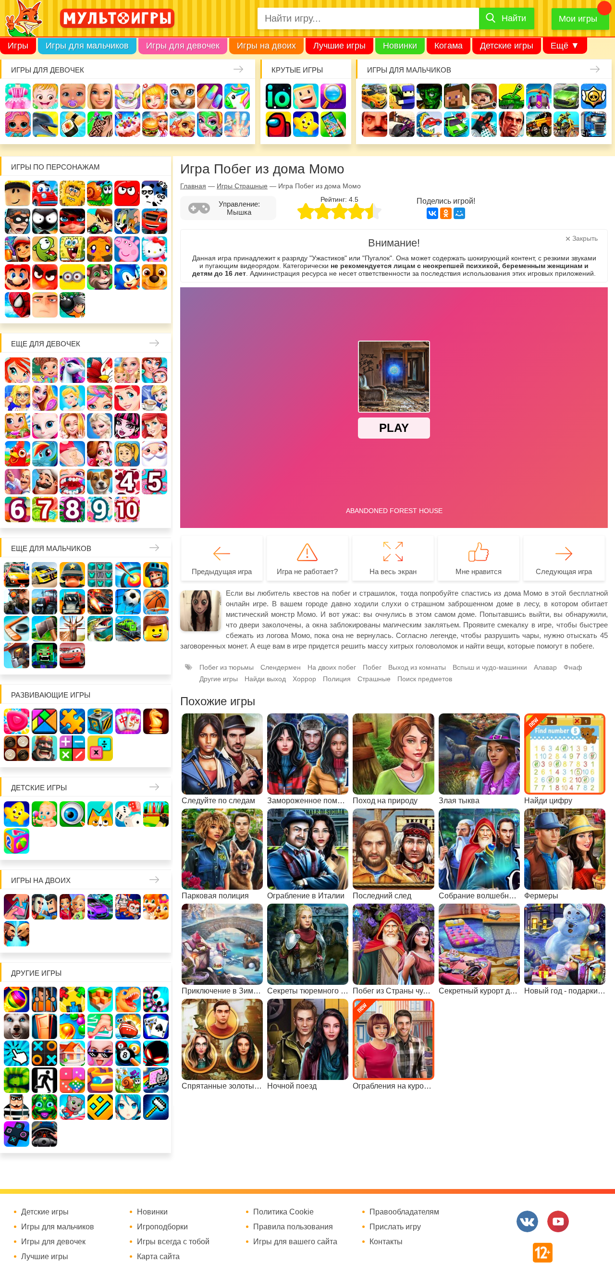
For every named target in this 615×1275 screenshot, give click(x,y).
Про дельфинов (45, 124)
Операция (237, 124)
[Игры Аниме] (128, 1107)
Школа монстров (127, 426)
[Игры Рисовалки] (100, 814)
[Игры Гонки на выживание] (100, 601)
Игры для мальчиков (87, 45)
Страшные (374, 678)
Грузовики (593, 124)
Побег (372, 667)
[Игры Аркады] (156, 1080)
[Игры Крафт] (100, 575)
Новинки (400, 45)
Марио (17, 277)
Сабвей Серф (17, 249)
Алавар (545, 667)
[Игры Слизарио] (156, 999)
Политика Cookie (283, 1212)
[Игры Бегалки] (72, 1107)
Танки (511, 96)
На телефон (333, 124)
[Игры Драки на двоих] (16, 933)
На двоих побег (332, 667)
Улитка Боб (99, 193)
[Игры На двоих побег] (128, 906)
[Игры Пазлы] (72, 721)
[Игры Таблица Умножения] (100, 748)
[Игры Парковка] (16, 575)
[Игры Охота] (72, 628)
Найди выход (265, 678)
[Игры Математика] (72, 748)
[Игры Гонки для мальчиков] (44, 575)
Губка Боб (72, 249)
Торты (127, 124)
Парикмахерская (99, 398)
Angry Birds (45, 277)
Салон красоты (209, 124)
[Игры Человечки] (156, 1053)
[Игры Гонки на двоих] (100, 906)
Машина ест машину (429, 124)
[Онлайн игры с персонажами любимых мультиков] (117, 18)
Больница (17, 398)
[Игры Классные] (100, 1053)
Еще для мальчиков (51, 548)
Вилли (45, 193)
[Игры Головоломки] (100, 721)
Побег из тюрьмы (226, 667)
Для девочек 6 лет (17, 509)
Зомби (429, 96)
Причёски (45, 398)
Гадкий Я (45, 305)
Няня (127, 370)
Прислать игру (395, 1227)
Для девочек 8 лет (72, 509)
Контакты (386, 1242)
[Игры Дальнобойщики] (72, 601)
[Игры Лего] (156, 628)
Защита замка (539, 96)
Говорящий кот (99, 277)
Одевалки (18, 96)
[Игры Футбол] (128, 601)
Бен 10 (99, 221)
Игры (18, 45)
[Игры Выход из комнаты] (44, 1080)
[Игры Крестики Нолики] (44, 1053)
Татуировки (100, 124)
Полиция (337, 678)
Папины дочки (127, 453)
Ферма (17, 453)
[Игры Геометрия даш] (100, 1107)
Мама (154, 370)
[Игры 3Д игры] (100, 999)
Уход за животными (182, 124)
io (278, 96)
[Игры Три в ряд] (16, 721)
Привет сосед (374, 124)
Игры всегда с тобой (173, 1242)
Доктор (155, 96)
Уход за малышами (73, 96)
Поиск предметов (333, 96)
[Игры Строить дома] (72, 1053)
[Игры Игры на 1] (100, 1026)
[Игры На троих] (72, 999)
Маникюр (209, 96)
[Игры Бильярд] (128, 1053)
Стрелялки (402, 96)
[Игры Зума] (44, 1107)
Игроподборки (162, 1227)
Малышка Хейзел (45, 96)
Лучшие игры (339, 45)
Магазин (17, 426)
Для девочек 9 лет (99, 509)
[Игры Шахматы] (156, 721)
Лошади (72, 370)
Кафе (154, 398)
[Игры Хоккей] (16, 628)
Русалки (154, 426)
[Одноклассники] (446, 213)
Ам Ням (45, 249)
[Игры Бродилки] (128, 1080)
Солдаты (484, 96)
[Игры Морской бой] (128, 1026)
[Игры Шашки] (16, 748)
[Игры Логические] (44, 721)
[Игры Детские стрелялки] (156, 814)
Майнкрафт (456, 96)
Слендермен (280, 667)
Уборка (127, 96)
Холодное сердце (99, 426)
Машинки (456, 124)
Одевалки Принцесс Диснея (99, 453)
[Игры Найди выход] (44, 1026)
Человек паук (17, 305)
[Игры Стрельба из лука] (128, 575)
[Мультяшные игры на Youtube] (558, 1221)
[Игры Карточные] (156, 1026)
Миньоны (72, 277)
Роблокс (17, 193)
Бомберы (72, 305)
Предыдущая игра (222, 571)
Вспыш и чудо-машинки (154, 221)
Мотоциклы (566, 124)
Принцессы (72, 398)
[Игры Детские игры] (16, 814)
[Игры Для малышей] (44, 814)
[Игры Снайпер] (16, 601)
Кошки (182, 96)
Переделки (17, 481)
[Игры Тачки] (72, 655)
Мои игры (578, 19)
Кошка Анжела (45, 426)
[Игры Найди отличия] (72, 814)
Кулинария (73, 124)
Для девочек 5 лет (154, 481)
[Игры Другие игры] (16, 1134)
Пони (45, 453)
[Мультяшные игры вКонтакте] (527, 1221)
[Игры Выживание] (44, 628)
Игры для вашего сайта (295, 1242)
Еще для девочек (45, 344)
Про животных (99, 481)
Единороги (237, 96)
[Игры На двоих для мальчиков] (44, 906)
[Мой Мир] (459, 213)
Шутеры (402, 124)
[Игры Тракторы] (44, 601)
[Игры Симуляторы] (44, 1134)
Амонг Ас (278, 124)
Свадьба (72, 426)
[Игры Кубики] (128, 814)
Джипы (539, 124)
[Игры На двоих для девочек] (72, 906)
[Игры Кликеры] (16, 1053)
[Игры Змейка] (16, 1080)
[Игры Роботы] (16, 655)
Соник (127, 277)
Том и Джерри (127, 221)
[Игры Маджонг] (128, 721)
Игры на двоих (266, 45)
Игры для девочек (183, 45)
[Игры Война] (72, 575)
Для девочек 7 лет (45, 509)
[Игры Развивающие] (16, 841)
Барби (100, 96)
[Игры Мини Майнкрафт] (156, 1107)
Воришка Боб (17, 221)
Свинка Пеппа (127, 249)
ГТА (511, 124)
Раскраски (99, 370)
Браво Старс (593, 96)
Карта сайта (158, 1257)
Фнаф (573, 667)
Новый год (154, 453)
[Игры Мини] (72, 1080)
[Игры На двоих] (16, 906)
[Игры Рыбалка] (100, 628)
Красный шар (127, 193)
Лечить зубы (72, 481)
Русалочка (127, 398)
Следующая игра (564, 571)
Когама (448, 45)
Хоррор (304, 678)
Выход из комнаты (417, 667)
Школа (45, 370)
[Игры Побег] (44, 999)
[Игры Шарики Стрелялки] (16, 999)
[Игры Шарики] (72, 1026)
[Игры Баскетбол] (156, 601)
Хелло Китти (154, 249)
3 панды (154, 193)
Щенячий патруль (154, 277)
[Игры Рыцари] (156, 575)
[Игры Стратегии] (44, 748)
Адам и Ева (72, 193)
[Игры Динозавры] (128, 999)
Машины (566, 96)
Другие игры (218, 678)
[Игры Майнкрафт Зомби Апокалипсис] (44, 655)
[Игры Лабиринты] (100, 1080)
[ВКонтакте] (432, 213)
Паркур (484, 124)
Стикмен (45, 221)
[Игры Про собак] (16, 1026)
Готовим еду (155, 124)
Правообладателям (404, 1212)
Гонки (374, 96)
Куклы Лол (18, 124)
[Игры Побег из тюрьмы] (16, 1107)
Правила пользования (293, 1227)
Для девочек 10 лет (127, 509)
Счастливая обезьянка (99, 249)
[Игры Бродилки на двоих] (156, 906)
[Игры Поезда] (128, 628)
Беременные (72, 453)
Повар (45, 481)
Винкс (17, 370)
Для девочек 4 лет (127, 481)
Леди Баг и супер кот (72, 221)
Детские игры (506, 45)
